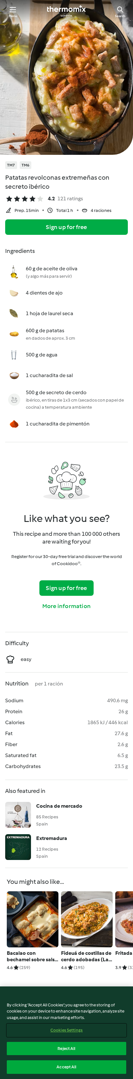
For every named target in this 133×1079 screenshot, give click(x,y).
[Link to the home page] (66, 11)
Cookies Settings (66, 1030)
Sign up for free (66, 227)
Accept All (66, 1066)
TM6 (26, 165)
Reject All (66, 1048)
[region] (66, 1032)
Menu (13, 16)
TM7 (11, 165)
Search (120, 16)
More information (66, 606)
